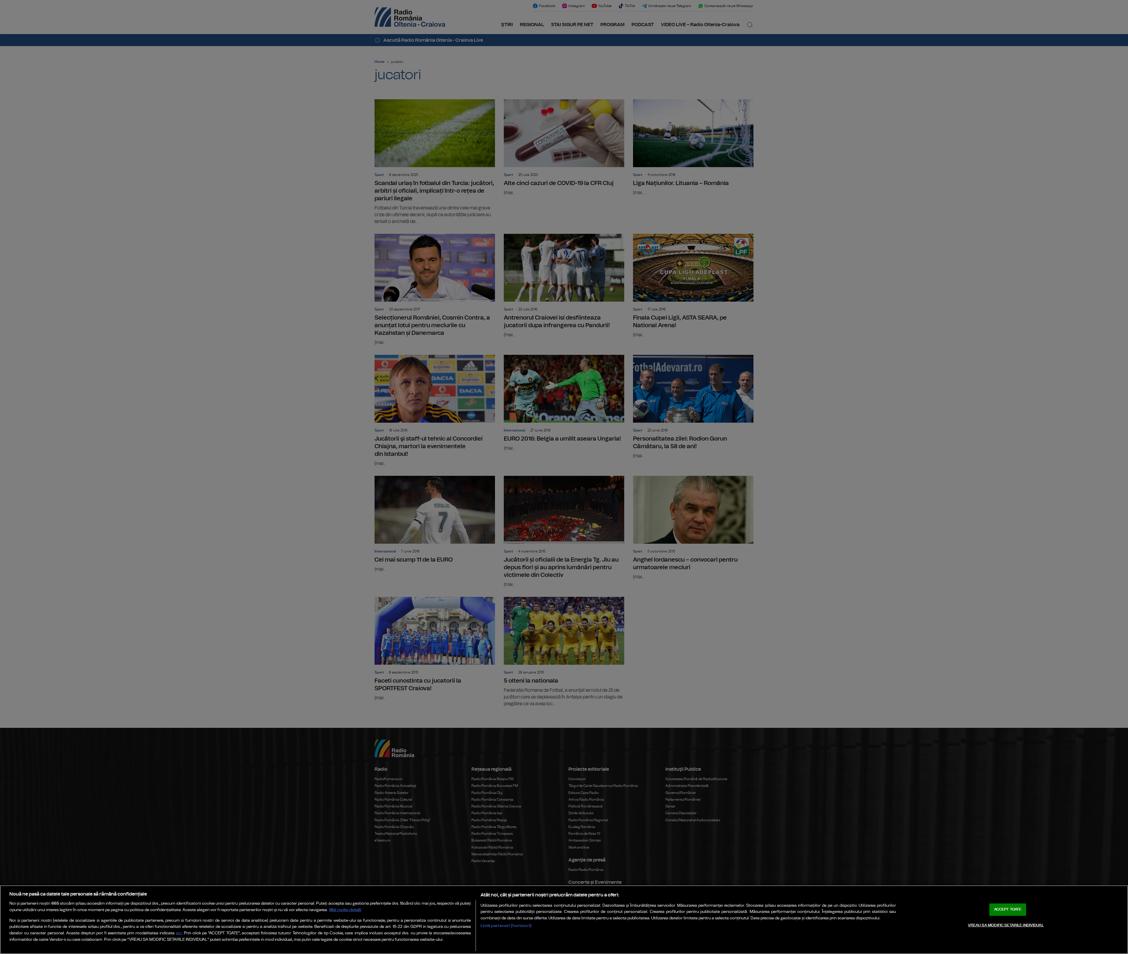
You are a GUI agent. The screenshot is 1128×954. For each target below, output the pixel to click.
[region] (564, 919)
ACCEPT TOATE (1008, 909)
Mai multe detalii (345, 910)
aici (179, 933)
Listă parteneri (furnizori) (506, 925)
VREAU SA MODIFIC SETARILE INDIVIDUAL (1006, 925)
